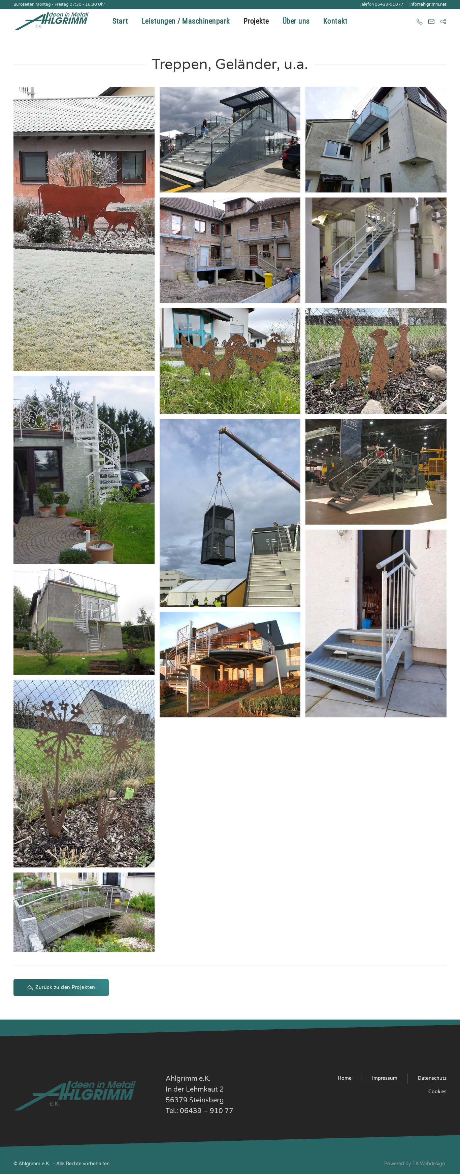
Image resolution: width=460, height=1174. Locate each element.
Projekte (256, 21)
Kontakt (335, 21)
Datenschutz (432, 1078)
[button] (84, 229)
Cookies (437, 1092)
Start (120, 21)
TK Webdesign (429, 1164)
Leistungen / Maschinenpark (186, 21)
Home (345, 1078)
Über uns (296, 21)
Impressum (384, 1078)
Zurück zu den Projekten (65, 987)
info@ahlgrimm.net (428, 4)
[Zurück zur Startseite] (53, 21)
